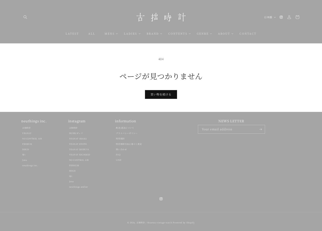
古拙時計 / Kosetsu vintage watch (154, 222)
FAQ (118, 154)
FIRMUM (27, 143)
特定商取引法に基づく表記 (129, 143)
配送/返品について (125, 127)
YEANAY (27, 133)
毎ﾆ (24, 154)
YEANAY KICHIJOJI (79, 154)
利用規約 (120, 138)
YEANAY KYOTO (78, 143)
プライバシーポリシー (127, 133)
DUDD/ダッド (76, 133)
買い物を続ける (161, 94)
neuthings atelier (78, 186)
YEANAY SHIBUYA (79, 149)
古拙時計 (26, 127)
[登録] (261, 129)
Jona (24, 159)
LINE (118, 159)
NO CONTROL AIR (32, 138)
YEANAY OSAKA (78, 138)
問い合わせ (121, 149)
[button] (25, 17)
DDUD (25, 149)
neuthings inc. (30, 165)
